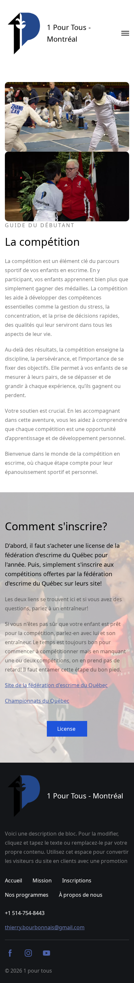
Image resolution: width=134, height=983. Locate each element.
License (67, 728)
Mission (42, 880)
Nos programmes (26, 894)
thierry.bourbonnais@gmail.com (45, 927)
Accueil (13, 880)
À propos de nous (80, 894)
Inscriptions (76, 880)
